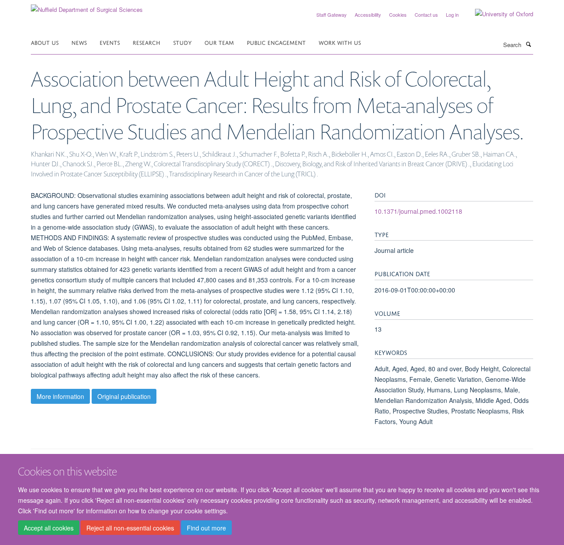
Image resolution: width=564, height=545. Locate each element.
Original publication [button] (124, 396)
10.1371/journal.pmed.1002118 (418, 211)
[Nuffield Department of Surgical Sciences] (87, 6)
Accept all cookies (49, 527)
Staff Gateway (331, 14)
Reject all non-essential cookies (130, 527)
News (79, 42)
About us (45, 42)
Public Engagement (276, 42)
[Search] (528, 44)
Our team (219, 42)
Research (146, 42)
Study (182, 42)
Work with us (340, 42)
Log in (452, 14)
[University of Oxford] (497, 14)
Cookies (398, 14)
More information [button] (60, 396)
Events (110, 42)
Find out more (206, 527)
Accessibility (368, 14)
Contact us (426, 14)
